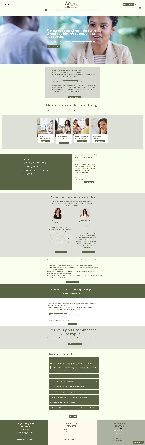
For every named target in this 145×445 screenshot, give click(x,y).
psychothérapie (77, 82)
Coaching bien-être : (54, 267)
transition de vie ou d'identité (70, 76)
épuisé (69, 70)
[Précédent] (6, 40)
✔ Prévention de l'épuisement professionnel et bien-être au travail (64, 315)
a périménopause (65, 72)
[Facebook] (9, 4)
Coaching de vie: (53, 265)
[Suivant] (138, 40)
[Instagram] (6, 4)
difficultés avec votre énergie (68, 74)
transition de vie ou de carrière (70, 80)
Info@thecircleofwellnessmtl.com (25, 431)
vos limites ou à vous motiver (83, 78)
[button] (140, 7)
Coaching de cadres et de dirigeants (58, 313)
